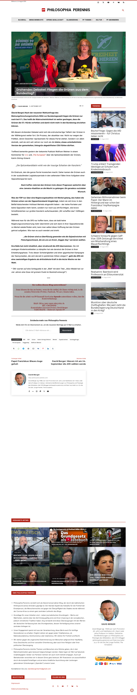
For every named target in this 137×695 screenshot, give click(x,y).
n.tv (26, 155)
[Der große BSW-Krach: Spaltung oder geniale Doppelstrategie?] (107, 566)
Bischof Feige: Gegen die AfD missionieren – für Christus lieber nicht (106, 133)
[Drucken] (28, 348)
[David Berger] (13, 106)
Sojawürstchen (63, 339)
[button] (123, 10)
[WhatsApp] (18, 348)
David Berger (23, 106)
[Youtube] (108, 3)
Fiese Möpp (95, 139)
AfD (24, 339)
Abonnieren (67, 330)
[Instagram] (98, 3)
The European (16, 342)
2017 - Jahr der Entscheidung (26, 83)
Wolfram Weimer (36, 342)
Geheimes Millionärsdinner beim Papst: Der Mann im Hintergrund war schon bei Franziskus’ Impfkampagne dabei (108, 202)
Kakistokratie (96, 277)
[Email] (33, 348)
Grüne (33, 339)
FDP (28, 339)
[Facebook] (29, 391)
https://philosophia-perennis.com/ (38, 377)
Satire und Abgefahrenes (60, 578)
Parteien (93, 572)
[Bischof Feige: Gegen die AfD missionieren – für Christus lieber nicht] (108, 119)
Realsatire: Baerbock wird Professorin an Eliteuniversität (107, 273)
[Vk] (119, 3)
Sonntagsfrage (74, 339)
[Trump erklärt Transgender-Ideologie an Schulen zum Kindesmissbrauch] (108, 152)
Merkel (55, 339)
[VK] (38, 348)
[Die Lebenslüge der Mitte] (68, 558)
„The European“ (39, 155)
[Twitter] (103, 3)
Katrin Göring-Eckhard (44, 339)
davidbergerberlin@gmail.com (39, 669)
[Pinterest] (114, 3)
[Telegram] (23, 348)
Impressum (15, 683)
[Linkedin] (48, 348)
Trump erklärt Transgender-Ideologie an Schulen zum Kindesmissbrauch (106, 166)
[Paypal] (40, 391)
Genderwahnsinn (97, 172)
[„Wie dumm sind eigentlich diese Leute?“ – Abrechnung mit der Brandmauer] (68, 539)
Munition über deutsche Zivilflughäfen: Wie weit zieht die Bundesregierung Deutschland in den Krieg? (108, 306)
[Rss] (124, 3)
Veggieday (26, 342)
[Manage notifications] (132, 690)
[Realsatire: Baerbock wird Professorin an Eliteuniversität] (108, 260)
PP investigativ (96, 211)
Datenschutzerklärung (19, 689)
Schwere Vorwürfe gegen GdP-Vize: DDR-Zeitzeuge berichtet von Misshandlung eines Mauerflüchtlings (107, 239)
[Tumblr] (53, 348)
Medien (54, 539)
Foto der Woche (95, 537)
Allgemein (95, 247)
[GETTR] (33, 391)
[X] (13, 348)
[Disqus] (48, 428)
